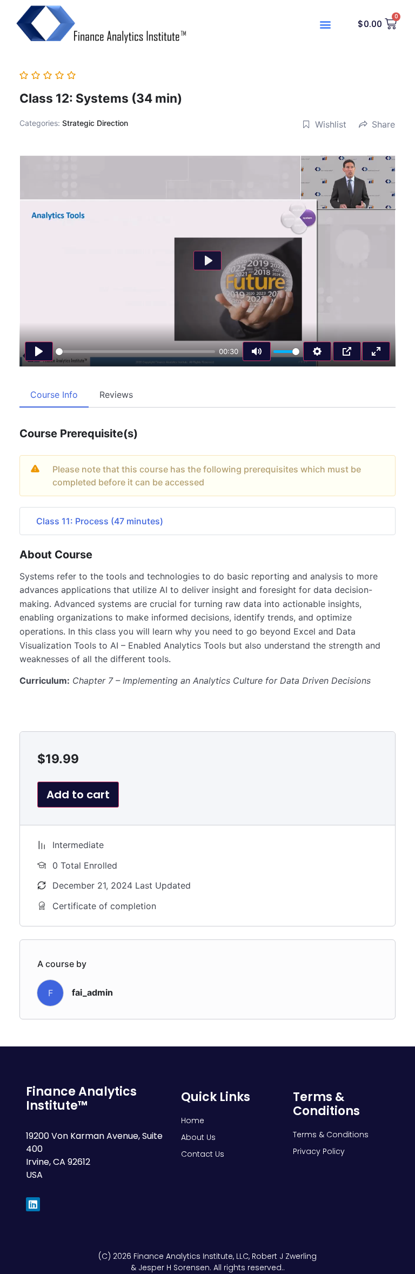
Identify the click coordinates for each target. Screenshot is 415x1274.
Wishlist (330, 124)
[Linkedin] (32, 1204)
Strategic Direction (95, 123)
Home (192, 1120)
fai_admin (92, 992)
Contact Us (202, 1154)
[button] (325, 25)
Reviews (116, 394)
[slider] (135, 351)
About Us (198, 1137)
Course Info (54, 394)
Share (383, 124)
